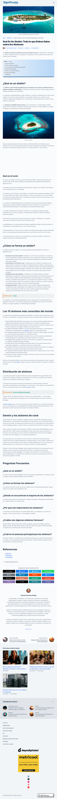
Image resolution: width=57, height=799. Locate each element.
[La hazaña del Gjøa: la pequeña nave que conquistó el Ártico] (32, 708)
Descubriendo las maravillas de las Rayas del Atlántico (44, 714)
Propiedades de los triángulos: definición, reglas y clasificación (16, 708)
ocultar (10, 61)
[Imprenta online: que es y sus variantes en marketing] (15, 680)
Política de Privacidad (8, 728)
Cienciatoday (9, 557)
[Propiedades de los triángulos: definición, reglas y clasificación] (5, 708)
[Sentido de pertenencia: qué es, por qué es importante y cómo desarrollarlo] (42, 657)
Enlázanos (5, 741)
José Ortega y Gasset (8, 744)
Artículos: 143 (29, 629)
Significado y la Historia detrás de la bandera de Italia (17, 714)
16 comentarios (35, 48)
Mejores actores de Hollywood (10, 738)
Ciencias (16, 706)
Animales (37, 712)
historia (18, 362)
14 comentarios (39, 670)
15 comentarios (13, 693)
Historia (36, 706)
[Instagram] (28, 782)
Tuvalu (28, 387)
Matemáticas (11, 706)
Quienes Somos (6, 725)
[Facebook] (28, 776)
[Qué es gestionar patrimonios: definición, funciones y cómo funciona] (15, 657)
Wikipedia (8, 553)
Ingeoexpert (9, 555)
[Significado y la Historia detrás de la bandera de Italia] (5, 714)
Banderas (10, 712)
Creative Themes (17, 795)
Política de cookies (7, 730)
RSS (4, 733)
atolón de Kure (8, 404)
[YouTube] (28, 787)
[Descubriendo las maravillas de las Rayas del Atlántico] (32, 714)
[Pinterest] (28, 784)
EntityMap (5, 736)
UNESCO (26, 330)
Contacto (5, 722)
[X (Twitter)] (28, 779)
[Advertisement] (28, 160)
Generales (27, 48)
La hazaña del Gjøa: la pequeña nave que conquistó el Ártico (44, 708)
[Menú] (53, 2)
